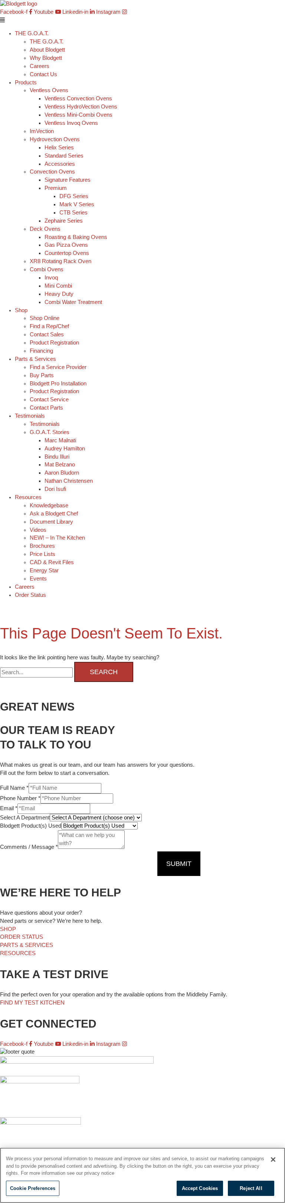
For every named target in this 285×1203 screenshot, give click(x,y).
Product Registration (54, 343)
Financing (41, 351)
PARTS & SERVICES (26, 945)
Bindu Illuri (57, 457)
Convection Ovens (52, 172)
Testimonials (45, 424)
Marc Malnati (60, 440)
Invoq (51, 278)
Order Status (30, 595)
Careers (39, 66)
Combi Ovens (46, 269)
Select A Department (25, 818)
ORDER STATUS (21, 937)
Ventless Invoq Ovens (71, 123)
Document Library (51, 522)
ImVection (42, 131)
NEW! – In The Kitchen (57, 538)
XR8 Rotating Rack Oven (60, 261)
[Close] (273, 1159)
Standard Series (64, 156)
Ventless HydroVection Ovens (81, 107)
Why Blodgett (46, 58)
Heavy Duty (59, 294)
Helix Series (59, 148)
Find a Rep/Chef (49, 326)
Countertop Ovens (67, 253)
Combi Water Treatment (73, 302)
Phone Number (20, 798)
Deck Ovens (45, 229)
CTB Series (73, 213)
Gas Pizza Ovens (66, 245)
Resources (28, 497)
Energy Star (44, 570)
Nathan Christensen (69, 481)
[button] (142, 20)
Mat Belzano (60, 465)
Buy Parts (42, 375)
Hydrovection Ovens (55, 139)
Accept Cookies (200, 1188)
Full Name (14, 788)
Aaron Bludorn (62, 473)
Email (8, 808)
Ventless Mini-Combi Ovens (78, 115)
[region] (142, 1175)
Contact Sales (47, 334)
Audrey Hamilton (65, 449)
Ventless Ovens (49, 90)
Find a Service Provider (58, 367)
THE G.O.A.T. (46, 42)
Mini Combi (58, 286)
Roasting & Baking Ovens (76, 237)
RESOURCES (18, 953)
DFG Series (73, 196)
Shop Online (44, 318)
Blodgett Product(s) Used (30, 826)
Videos (38, 530)
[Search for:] (37, 672)
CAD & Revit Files (52, 562)
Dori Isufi (55, 489)
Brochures (42, 546)
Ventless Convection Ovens (78, 98)
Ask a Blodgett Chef (54, 514)
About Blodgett (47, 50)
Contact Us (43, 74)
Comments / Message (29, 847)
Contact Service (49, 399)
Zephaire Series (64, 221)
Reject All (251, 1188)
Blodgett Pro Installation (58, 384)
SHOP (8, 929)
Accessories (60, 164)
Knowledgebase (49, 505)
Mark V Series (76, 204)
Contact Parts (46, 408)
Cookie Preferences (32, 1188)
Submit (178, 863)
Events (38, 579)
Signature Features (68, 180)
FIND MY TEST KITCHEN (32, 1003)
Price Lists (42, 554)
